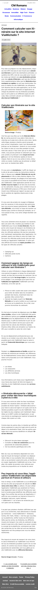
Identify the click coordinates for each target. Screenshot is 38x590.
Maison (23, 9)
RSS (36, 587)
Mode (7, 16)
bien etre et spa (28, 580)
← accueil (5, 2)
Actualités (7, 9)
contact (5, 580)
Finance (31, 12)
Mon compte (13, 577)
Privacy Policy (29, 577)
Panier (21, 577)
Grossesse (6, 12)
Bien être (5, 584)
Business (16, 9)
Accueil (5, 577)
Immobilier (15, 12)
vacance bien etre (15, 580)
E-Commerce (27, 16)
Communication (15, 16)
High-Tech (23, 12)
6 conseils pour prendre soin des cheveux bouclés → (28, 566)
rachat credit (30, 584)
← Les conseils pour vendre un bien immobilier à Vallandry (10, 566)
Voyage (29, 9)
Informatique (18, 19)
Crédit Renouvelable (17, 584)
